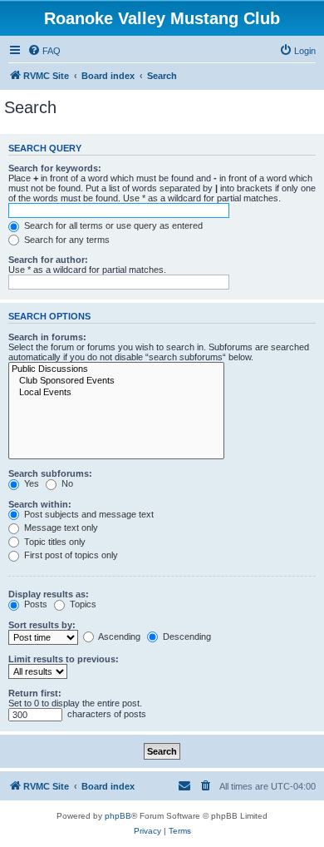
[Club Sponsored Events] (116, 381)
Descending (185, 636)
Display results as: (48, 594)
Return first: (34, 693)
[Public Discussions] (116, 369)
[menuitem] (44, 51)
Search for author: (48, 260)
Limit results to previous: (63, 659)
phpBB (118, 815)
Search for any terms (66, 240)
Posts (34, 604)
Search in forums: (47, 337)
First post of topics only (70, 555)
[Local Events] (116, 393)
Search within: (39, 504)
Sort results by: (42, 625)
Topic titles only (54, 542)
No (66, 483)
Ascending (118, 636)
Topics (81, 604)
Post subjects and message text (88, 514)
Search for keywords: (54, 168)
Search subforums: (50, 473)
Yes (30, 483)
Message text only (60, 527)
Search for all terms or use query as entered (112, 225)
